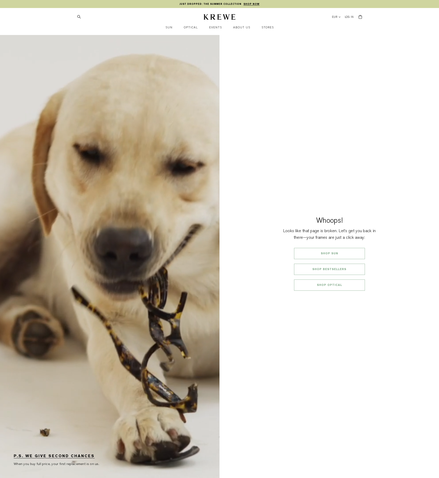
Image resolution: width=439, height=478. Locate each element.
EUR (335, 17)
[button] (169, 27)
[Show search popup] (78, 17)
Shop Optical (329, 285)
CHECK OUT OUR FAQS (329, 297)
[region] (219, 4)
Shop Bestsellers (329, 269)
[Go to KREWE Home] (219, 17)
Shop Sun (329, 253)
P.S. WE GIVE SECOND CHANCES (54, 456)
